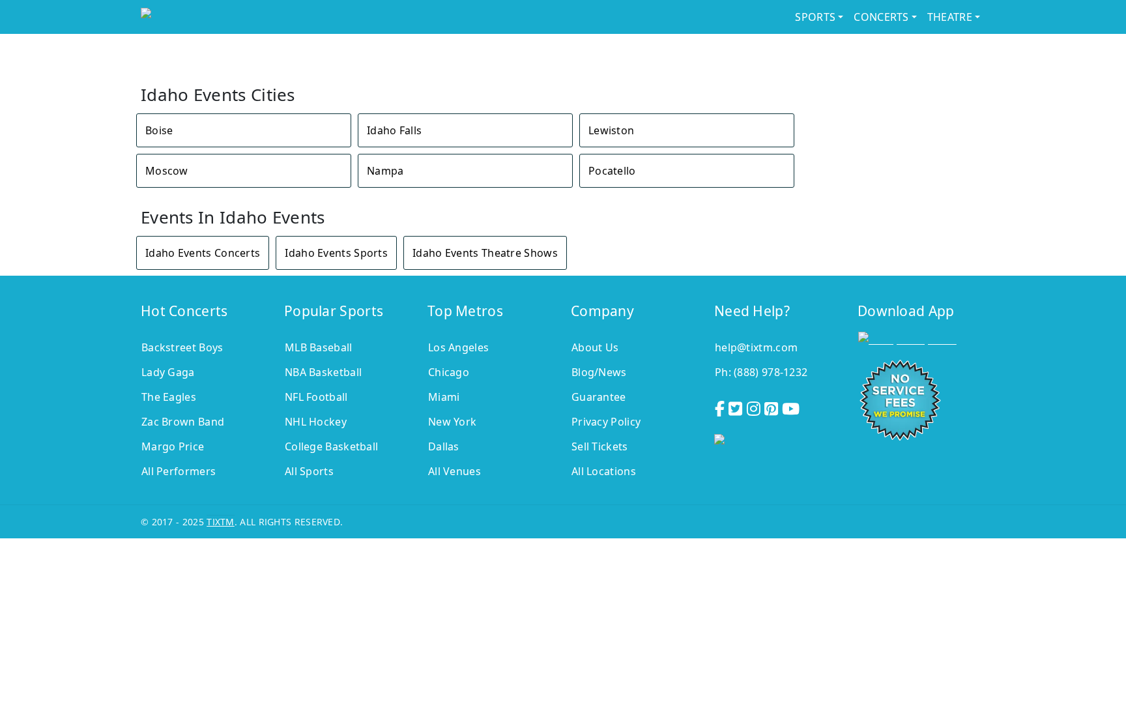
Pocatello (612, 171)
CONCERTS (881, 17)
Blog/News (599, 372)
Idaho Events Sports (336, 253)
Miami (444, 397)
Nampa (385, 171)
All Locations (603, 471)
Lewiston (611, 130)
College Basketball (331, 446)
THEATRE (949, 17)
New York (452, 422)
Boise (159, 130)
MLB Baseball (319, 347)
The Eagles (168, 397)
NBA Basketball (323, 372)
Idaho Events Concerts (202, 253)
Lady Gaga (168, 372)
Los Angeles (458, 347)
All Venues (454, 471)
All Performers (178, 471)
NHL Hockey (316, 422)
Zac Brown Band (182, 422)
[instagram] (755, 407)
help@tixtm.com (756, 347)
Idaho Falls (394, 130)
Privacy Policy (606, 422)
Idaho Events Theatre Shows (485, 253)
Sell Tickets (599, 446)
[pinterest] (772, 407)
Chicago (448, 372)
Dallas (443, 446)
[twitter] (736, 407)
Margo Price (172, 446)
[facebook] (721, 407)
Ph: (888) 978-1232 (761, 372)
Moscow (166, 171)
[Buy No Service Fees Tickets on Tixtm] (246, 17)
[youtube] (792, 407)
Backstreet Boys (182, 347)
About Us (594, 347)
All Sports (309, 471)
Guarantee (598, 397)
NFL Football (316, 397)
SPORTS (815, 17)
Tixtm (221, 522)
